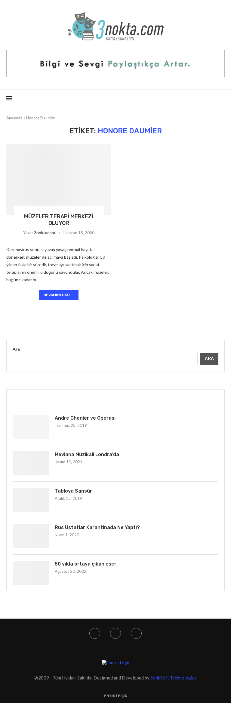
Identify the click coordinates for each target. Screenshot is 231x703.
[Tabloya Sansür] (31, 500)
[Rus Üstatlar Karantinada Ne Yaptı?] (31, 536)
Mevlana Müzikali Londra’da (87, 454)
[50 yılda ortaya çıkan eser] (31, 573)
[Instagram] (94, 633)
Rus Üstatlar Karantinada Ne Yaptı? (97, 527)
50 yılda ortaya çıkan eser (85, 564)
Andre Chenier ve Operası (85, 418)
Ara (16, 349)
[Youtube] (115, 633)
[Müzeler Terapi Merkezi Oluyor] (58, 179)
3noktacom (44, 232)
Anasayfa (14, 117)
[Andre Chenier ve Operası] (31, 427)
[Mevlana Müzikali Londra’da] (31, 463)
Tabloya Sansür (73, 491)
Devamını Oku (57, 295)
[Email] (136, 633)
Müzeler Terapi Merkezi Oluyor (58, 219)
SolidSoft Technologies (173, 677)
